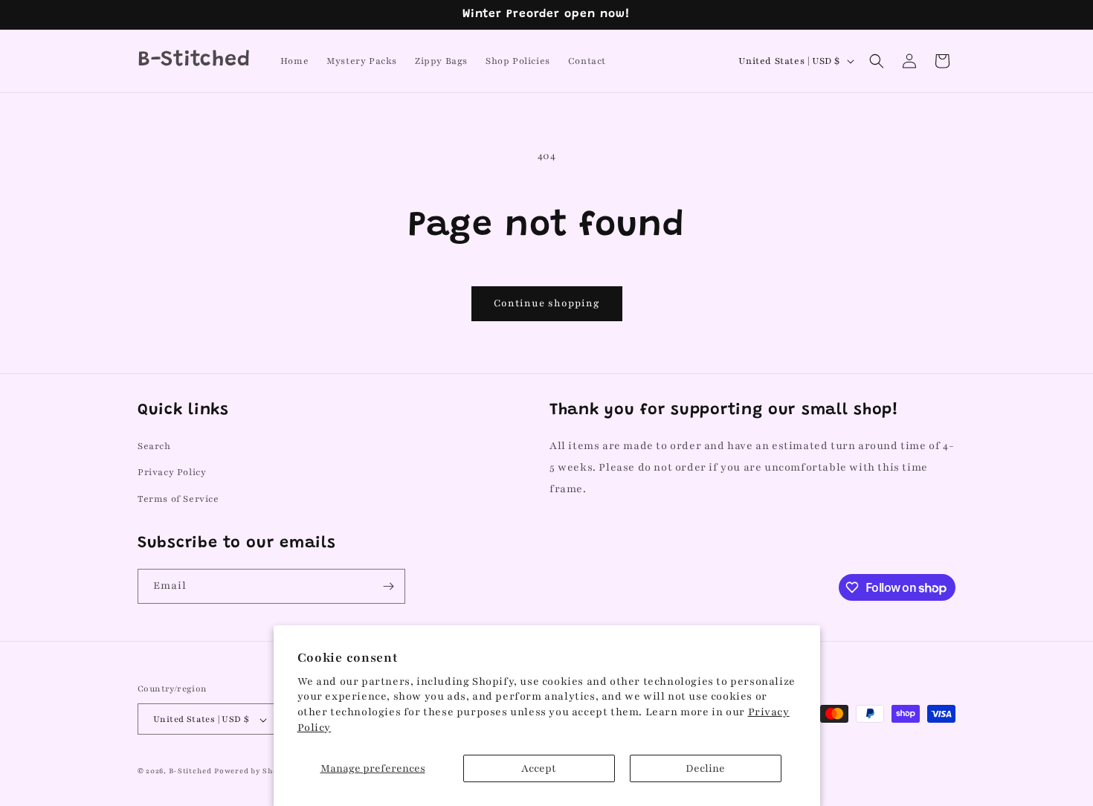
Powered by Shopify (254, 771)
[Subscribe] (388, 586)
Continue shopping (547, 303)
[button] (876, 61)
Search (154, 446)
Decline (705, 768)
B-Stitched (190, 771)
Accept (538, 768)
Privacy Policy (172, 472)
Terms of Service (178, 498)
